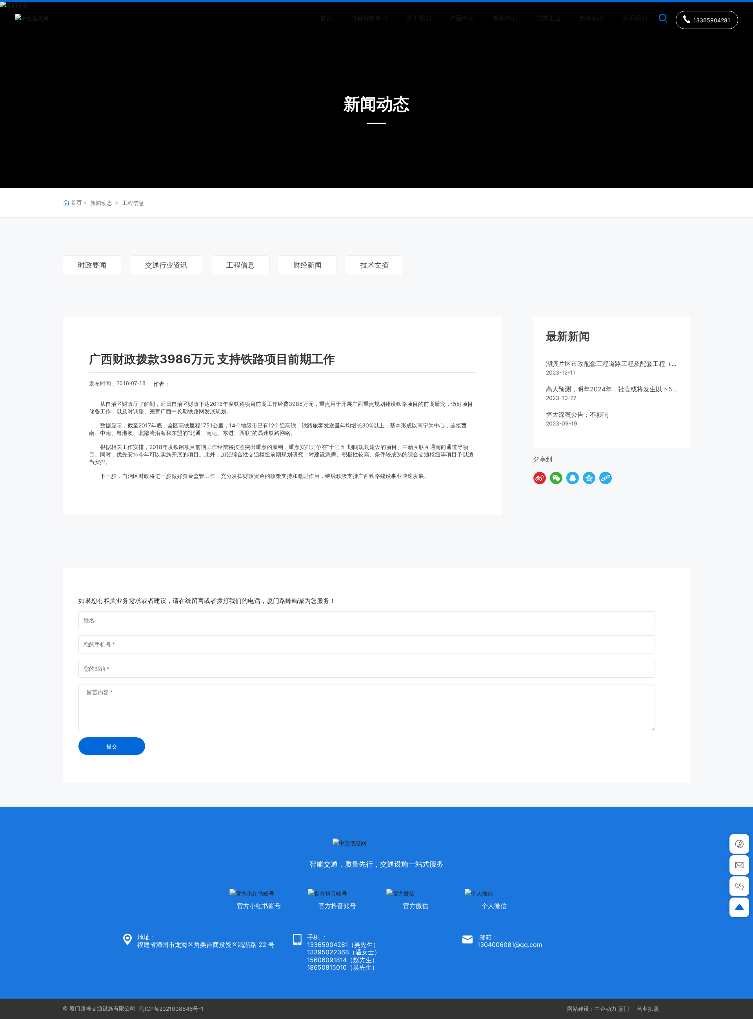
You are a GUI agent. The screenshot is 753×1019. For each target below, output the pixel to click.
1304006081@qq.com (509, 944)
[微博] (539, 478)
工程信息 (133, 202)
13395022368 (328, 952)
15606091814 (327, 960)
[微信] (556, 478)
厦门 (623, 1008)
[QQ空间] (589, 478)
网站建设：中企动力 (592, 1008)
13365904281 (327, 944)
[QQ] (572, 478)
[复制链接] (605, 478)
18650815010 (327, 967)
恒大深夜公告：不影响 (577, 414)
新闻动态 (101, 202)
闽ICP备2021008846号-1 (171, 1008)
